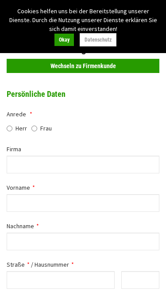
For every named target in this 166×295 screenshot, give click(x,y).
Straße (16, 264)
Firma (14, 149)
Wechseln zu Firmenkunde (83, 65)
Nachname (20, 226)
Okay (64, 40)
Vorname (18, 188)
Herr (21, 128)
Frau (46, 128)
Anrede (16, 114)
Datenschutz (98, 40)
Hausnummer (52, 264)
